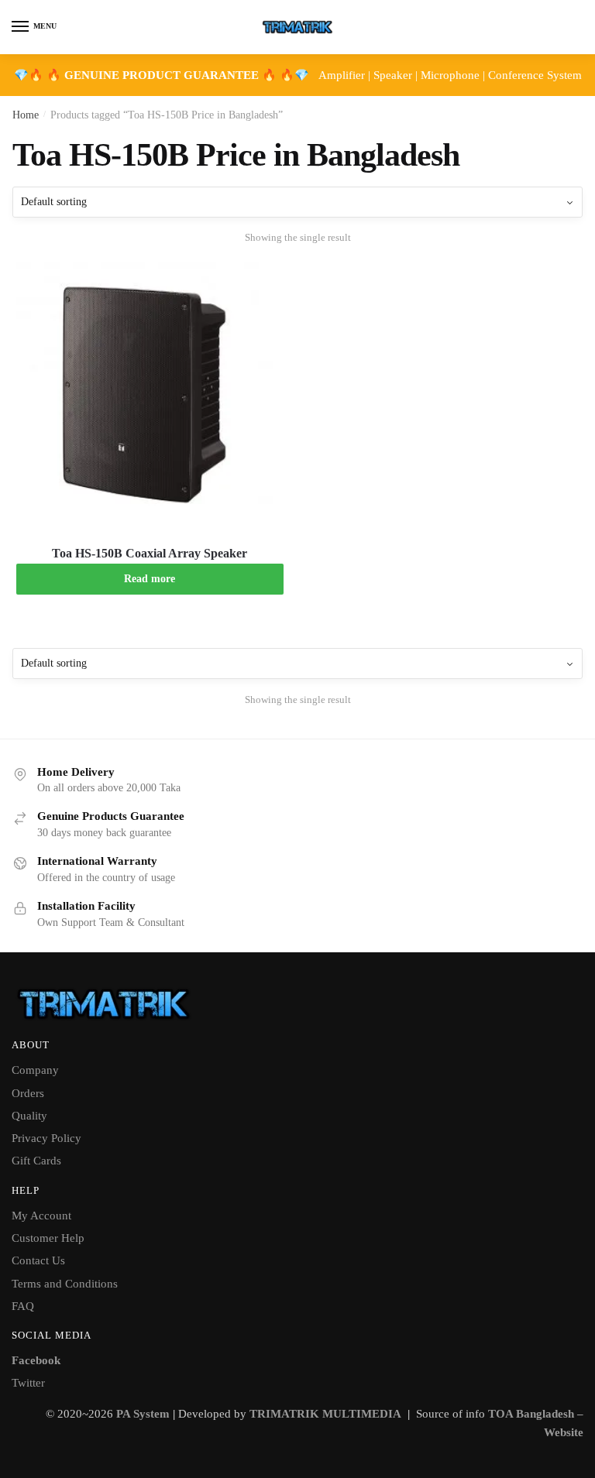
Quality (29, 1115)
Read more (149, 579)
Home (25, 115)
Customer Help (48, 1238)
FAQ (23, 1306)
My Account (41, 1215)
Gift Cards (36, 1160)
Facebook (36, 1360)
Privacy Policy (46, 1138)
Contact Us (38, 1260)
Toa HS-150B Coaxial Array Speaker (149, 553)
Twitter (28, 1383)
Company (35, 1070)
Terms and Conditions (65, 1283)
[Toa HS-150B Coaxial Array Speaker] (150, 395)
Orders (28, 1093)
